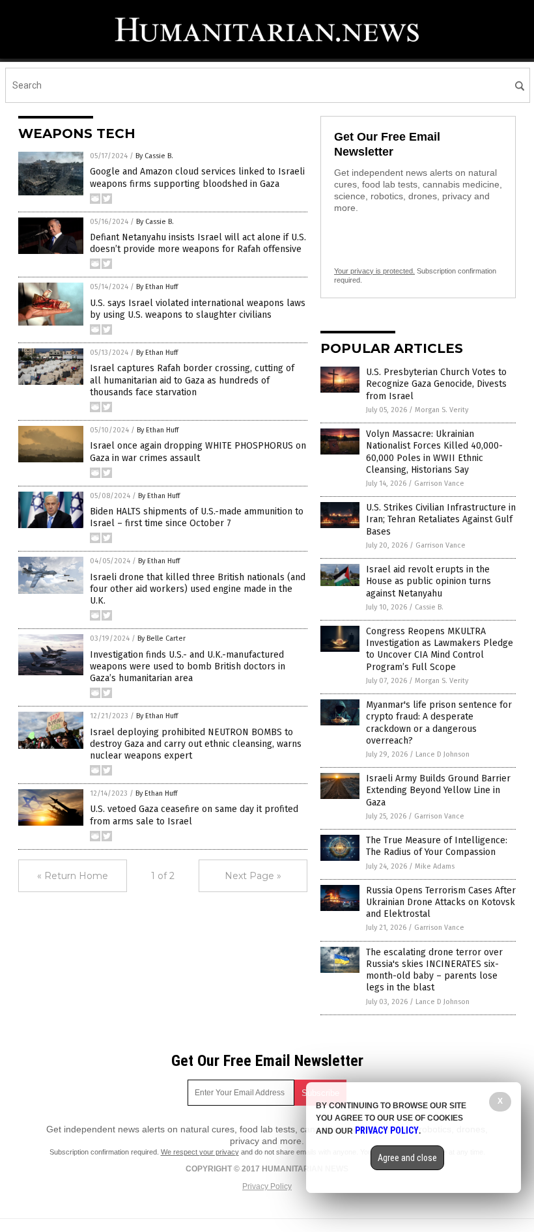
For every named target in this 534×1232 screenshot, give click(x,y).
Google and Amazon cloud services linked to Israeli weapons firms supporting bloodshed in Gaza (197, 177)
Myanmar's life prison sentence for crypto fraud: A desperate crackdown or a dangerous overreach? (439, 722)
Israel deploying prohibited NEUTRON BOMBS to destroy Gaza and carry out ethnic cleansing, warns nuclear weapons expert (196, 744)
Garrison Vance (439, 483)
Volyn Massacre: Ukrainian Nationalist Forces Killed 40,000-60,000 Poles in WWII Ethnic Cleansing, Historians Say (434, 451)
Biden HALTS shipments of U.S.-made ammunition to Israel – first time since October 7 (196, 517)
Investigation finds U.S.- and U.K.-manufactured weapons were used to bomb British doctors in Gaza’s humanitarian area (187, 666)
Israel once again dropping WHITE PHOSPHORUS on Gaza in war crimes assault (198, 451)
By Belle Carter (161, 638)
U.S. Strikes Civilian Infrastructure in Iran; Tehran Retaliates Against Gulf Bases (441, 519)
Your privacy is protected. (374, 271)
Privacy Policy (267, 1186)
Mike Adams (435, 866)
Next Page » (253, 876)
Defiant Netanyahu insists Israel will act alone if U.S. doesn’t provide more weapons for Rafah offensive (198, 243)
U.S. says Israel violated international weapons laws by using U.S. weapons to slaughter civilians (197, 309)
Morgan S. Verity (441, 410)
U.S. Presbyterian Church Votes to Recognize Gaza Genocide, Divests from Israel (436, 384)
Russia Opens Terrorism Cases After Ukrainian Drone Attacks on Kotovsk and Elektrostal (441, 902)
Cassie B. (429, 607)
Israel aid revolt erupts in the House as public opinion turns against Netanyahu (428, 581)
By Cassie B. (154, 156)
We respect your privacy (200, 1152)
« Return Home (72, 876)
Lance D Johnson (442, 754)
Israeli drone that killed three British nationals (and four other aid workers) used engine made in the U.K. (197, 589)
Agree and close (407, 1158)
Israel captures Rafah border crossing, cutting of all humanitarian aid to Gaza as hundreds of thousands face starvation (192, 380)
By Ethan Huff (157, 287)
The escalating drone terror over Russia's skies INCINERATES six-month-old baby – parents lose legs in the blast (434, 970)
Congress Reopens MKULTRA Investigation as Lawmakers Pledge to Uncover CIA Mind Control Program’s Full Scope (439, 649)
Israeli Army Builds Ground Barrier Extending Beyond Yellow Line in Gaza (438, 790)
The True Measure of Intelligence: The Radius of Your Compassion (436, 846)
